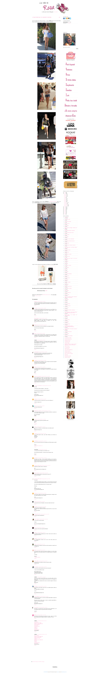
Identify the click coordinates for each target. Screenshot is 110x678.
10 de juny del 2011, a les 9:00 (40, 333)
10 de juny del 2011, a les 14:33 (42, 457)
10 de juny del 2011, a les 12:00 (41, 419)
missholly (35, 538)
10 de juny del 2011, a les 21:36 (44, 514)
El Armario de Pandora (68, 273)
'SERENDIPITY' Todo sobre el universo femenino (71, 329)
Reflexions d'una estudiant (68, 335)
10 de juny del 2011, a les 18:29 (40, 501)
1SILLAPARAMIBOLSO (68, 349)
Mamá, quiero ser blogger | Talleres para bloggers (71, 228)
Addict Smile (66, 299)
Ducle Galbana (36, 318)
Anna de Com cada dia (37, 376)
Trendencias (66, 217)
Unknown (35, 360)
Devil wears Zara (67, 256)
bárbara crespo (67, 294)
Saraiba (35, 532)
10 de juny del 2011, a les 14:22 (42, 449)
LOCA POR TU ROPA (68, 288)
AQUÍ (46, 290)
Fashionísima (67, 225)
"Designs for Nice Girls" (68, 331)
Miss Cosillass (67, 290)
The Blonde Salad (67, 341)
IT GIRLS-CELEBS (38, 295)
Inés (34, 405)
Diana (35, 333)
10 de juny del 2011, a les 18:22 (41, 493)
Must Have (35, 308)
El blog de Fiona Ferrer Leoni (69, 232)
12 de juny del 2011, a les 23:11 (43, 607)
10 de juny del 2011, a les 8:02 (41, 301)
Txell (35, 501)
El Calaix (35, 506)
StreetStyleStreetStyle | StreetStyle (70, 230)
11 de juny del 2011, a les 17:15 (40, 544)
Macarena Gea (67, 275)
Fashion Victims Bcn (68, 292)
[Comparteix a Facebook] (55, 294)
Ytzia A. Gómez (36, 519)
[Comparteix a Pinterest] (55, 294)
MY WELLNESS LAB (37, 478)
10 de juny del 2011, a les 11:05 (40, 405)
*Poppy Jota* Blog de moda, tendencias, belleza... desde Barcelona (71, 297)
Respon (35, 305)
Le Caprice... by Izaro (68, 265)
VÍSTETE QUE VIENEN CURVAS (70, 245)
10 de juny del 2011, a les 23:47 (40, 527)
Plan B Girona (67, 333)
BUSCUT (66, 269)
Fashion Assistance (67, 357)
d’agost (65, 201)
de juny (65, 199)
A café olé (66, 301)
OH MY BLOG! (67, 348)
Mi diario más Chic (67, 340)
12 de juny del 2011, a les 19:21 (44, 596)
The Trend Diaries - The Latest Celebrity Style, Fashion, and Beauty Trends (71, 312)
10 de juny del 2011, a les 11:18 (46, 410)
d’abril (65, 197)
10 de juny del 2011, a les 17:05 (45, 478)
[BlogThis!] (53, 294)
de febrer (65, 195)
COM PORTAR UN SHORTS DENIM (41, 17)
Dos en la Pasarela (67, 303)
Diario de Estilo (67, 234)
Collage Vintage (67, 342)
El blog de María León (68, 352)
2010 (65, 192)
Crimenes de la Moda (68, 221)
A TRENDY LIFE (67, 219)
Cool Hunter (66, 261)
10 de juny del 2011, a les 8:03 (42, 308)
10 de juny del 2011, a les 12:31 (41, 426)
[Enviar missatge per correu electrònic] (51, 294)
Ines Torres (36, 457)
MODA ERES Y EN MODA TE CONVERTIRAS (71, 315)
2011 (65, 193)
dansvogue (66, 354)
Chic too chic (66, 284)
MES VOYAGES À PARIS (69, 353)
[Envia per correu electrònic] (52, 294)
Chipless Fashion (67, 319)
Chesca (35, 426)
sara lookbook (67, 267)
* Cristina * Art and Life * (38, 385)
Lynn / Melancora (36, 596)
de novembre (66, 204)
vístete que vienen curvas (38, 465)
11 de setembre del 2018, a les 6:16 (41, 620)
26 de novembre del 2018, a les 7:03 (42, 634)
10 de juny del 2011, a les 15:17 (46, 465)
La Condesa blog (67, 347)
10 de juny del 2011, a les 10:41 (46, 385)
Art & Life (66, 317)
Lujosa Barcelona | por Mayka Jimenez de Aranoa (71, 247)
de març (65, 196)
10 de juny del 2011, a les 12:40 (41, 433)
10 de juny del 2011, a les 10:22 (45, 376)
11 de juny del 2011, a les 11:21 (41, 532)
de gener (65, 194)
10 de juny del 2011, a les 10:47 (41, 399)
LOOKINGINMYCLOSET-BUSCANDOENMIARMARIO (69, 326)
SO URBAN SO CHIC (68, 337)
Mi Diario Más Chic (37, 514)
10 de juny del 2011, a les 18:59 (41, 506)
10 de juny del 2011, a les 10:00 (41, 360)
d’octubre (65, 203)
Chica (35, 544)
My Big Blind (67, 321)
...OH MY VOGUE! (67, 305)
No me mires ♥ (36, 607)
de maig (65, 198)
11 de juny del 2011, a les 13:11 (41, 538)
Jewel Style (66, 263)
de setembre (65, 202)
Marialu (35, 419)
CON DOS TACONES (68, 254)
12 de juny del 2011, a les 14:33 (42, 586)
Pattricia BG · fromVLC (37, 410)
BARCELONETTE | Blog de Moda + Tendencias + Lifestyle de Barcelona (71, 344)
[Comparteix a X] (54, 294)
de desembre (66, 205)
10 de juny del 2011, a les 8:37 (43, 318)
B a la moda (66, 271)
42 (59, 17)
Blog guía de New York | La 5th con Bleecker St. (71, 258)
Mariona (35, 301)
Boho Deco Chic (67, 223)
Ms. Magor (36, 586)
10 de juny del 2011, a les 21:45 (43, 519)
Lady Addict (66, 236)
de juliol (65, 200)
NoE (35, 527)
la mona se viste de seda (68, 286)
